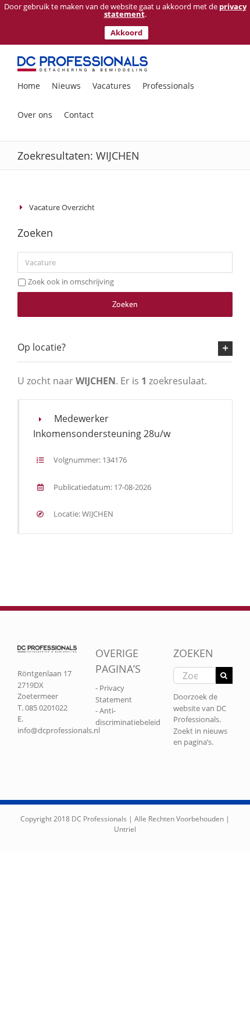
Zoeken (125, 304)
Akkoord (126, 32)
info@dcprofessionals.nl (58, 730)
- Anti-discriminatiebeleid (127, 716)
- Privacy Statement (113, 694)
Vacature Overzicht (62, 207)
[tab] (125, 347)
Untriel (125, 829)
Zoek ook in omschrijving (71, 281)
